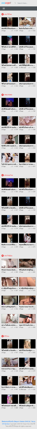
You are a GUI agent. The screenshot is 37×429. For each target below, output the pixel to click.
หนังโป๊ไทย (8, 14)
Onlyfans (8, 95)
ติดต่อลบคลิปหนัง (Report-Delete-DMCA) (16, 421)
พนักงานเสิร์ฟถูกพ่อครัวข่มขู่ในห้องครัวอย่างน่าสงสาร (17, 307)
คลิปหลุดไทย (8, 175)
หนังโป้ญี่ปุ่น (8, 255)
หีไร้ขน (6, 336)
